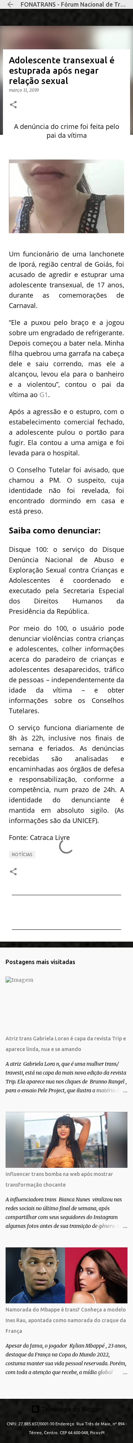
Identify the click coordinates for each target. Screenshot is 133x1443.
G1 (44, 394)
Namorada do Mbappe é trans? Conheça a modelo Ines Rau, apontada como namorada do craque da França (66, 1320)
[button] (13, 105)
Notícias (22, 854)
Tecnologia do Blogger (71, 1409)
